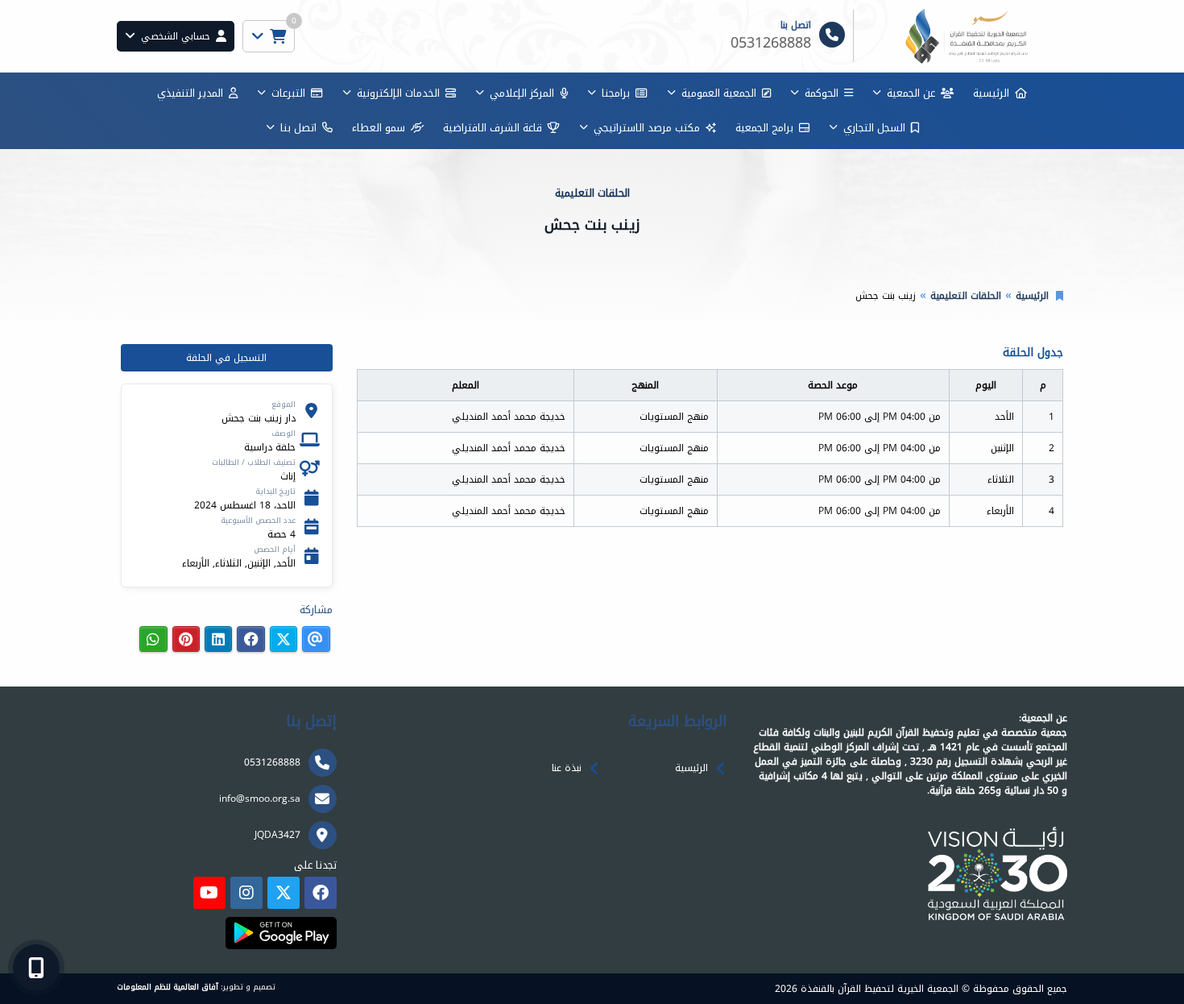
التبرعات (288, 93)
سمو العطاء (378, 128)
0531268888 (272, 762)
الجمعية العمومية (718, 93)
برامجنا (616, 93)
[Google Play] (281, 933)
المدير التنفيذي (190, 93)
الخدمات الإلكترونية (398, 93)
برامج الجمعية (764, 128)
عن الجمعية (911, 93)
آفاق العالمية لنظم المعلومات (167, 987)
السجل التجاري (874, 128)
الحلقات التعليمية (965, 296)
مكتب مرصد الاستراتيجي (647, 128)
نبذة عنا (567, 768)
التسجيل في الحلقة (226, 358)
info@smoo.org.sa (259, 798)
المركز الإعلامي (522, 93)
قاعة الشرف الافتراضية (492, 128)
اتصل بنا (298, 128)
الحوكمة (821, 93)
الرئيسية (991, 93)
